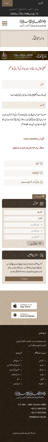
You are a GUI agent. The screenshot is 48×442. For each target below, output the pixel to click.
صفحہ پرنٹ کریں (38, 196)
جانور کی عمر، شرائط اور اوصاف (30, 182)
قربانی (37, 164)
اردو (7, 3)
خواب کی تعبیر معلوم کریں (13, 365)
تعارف (42, 365)
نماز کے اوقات (16, 374)
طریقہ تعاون (16, 384)
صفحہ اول (41, 361)
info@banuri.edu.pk (37, 417)
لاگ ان (40, 3)
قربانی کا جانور (35, 173)
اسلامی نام (41, 384)
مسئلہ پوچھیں (16, 361)
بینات (42, 374)
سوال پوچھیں (25, 278)
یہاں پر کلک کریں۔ (33, 345)
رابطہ (18, 379)
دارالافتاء (41, 370)
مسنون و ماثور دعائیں (14, 370)
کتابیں (42, 379)
